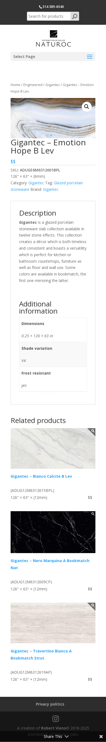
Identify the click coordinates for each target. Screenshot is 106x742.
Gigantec (52, 84)
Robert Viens (53, 728)
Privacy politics (50, 704)
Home (15, 84)
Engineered (32, 84)
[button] (87, 107)
